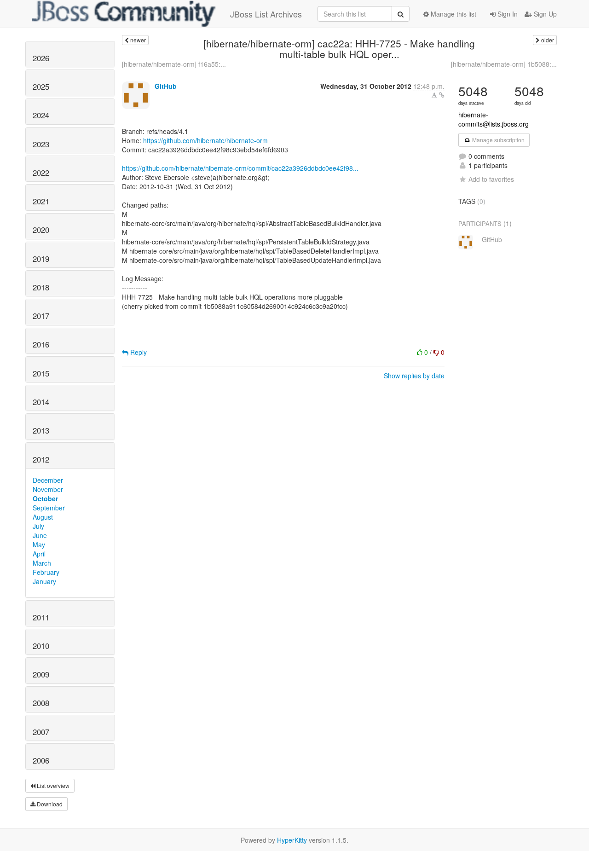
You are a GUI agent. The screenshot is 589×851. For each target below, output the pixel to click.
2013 (41, 430)
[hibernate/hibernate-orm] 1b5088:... (504, 64)
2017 (41, 315)
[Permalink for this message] (442, 95)
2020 (41, 229)
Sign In (507, 13)
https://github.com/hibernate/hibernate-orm (205, 140)
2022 (41, 172)
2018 (41, 287)
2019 (41, 258)
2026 (41, 58)
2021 (41, 201)
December (48, 480)
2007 (41, 731)
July (38, 526)
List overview (52, 785)
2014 (41, 401)
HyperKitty (292, 840)
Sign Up (544, 13)
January (44, 581)
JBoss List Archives (266, 14)
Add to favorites (491, 179)
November (48, 489)
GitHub (166, 86)
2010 (41, 645)
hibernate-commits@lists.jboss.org (493, 119)
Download (49, 804)
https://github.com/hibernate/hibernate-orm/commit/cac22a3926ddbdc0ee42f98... (240, 168)
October (45, 498)
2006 (41, 760)
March (42, 562)
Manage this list (452, 13)
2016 (41, 344)
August (43, 516)
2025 (41, 86)
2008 (41, 702)
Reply (137, 352)
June (40, 535)
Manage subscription (498, 140)
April (39, 553)
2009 (41, 674)
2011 (41, 617)
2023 (41, 144)
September (49, 507)
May (39, 544)
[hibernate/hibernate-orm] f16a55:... (174, 64)
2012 (41, 459)
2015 (41, 373)
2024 (41, 115)
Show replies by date (414, 375)
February (46, 572)
